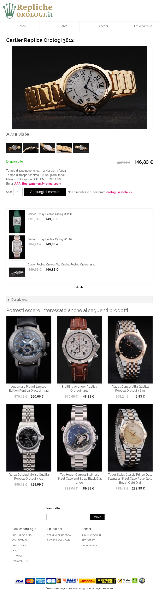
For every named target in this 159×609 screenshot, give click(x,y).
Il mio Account (91, 535)
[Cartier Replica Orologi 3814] (17, 247)
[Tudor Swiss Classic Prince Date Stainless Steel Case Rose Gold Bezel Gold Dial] (130, 438)
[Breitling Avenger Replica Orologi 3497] (79, 350)
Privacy (17, 555)
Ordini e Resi (90, 545)
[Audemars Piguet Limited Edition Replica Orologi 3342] (29, 350)
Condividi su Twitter (21, 203)
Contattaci (19, 540)
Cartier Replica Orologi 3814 (44, 239)
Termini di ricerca (59, 535)
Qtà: (9, 191)
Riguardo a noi (22, 535)
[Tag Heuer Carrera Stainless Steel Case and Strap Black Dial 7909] (79, 438)
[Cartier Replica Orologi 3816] (17, 272)
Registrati (88, 540)
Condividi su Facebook (13, 203)
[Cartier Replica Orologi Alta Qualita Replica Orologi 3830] (17, 222)
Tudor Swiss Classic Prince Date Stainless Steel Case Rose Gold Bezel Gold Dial (130, 478)
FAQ (14, 550)
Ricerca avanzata (59, 540)
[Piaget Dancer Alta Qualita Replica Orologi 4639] (130, 350)
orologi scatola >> (119, 192)
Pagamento (20, 561)
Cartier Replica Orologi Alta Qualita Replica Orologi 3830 (61, 214)
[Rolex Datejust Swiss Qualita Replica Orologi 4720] (29, 438)
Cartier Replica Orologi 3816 (44, 264)
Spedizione (19, 545)
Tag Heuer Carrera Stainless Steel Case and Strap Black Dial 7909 (79, 478)
